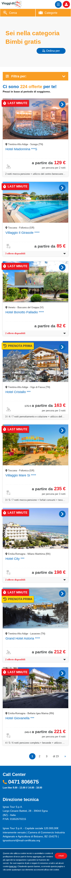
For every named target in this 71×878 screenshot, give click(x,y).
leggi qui (12, 866)
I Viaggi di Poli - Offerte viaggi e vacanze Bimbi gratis (14, 4)
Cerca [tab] (13, 13)
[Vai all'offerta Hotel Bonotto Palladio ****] (62, 267)
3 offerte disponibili (15, 253)
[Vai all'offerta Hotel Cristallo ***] (62, 347)
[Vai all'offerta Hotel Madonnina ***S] (62, 104)
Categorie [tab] (51, 13)
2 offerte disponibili (15, 333)
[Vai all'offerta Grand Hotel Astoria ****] (62, 593)
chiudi (61, 856)
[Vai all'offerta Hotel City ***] (62, 514)
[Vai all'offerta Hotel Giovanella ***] (62, 673)
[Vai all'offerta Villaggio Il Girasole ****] (62, 188)
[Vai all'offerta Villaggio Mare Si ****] (62, 430)
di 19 (56, 756)
